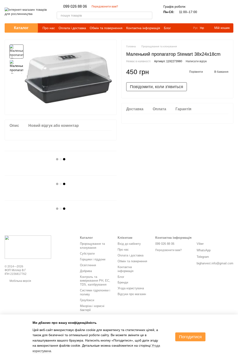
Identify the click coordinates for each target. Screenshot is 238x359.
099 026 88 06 (75, 6)
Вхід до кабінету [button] (129, 243)
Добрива (86, 271)
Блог (167, 28)
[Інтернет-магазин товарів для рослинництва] (28, 247)
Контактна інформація (143, 28)
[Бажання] (217, 11)
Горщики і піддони (92, 259)
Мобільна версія (20, 281)
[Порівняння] (205, 11)
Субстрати (87, 253)
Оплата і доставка (72, 28)
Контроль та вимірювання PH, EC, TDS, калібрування (95, 281)
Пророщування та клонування (92, 245)
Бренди (123, 282)
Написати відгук (196, 61)
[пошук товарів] (148, 15)
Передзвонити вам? (105, 6)
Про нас (49, 28)
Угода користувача (131, 288)
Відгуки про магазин (132, 294)
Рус (195, 28)
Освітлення (88, 265)
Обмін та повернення (106, 28)
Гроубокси (87, 300)
